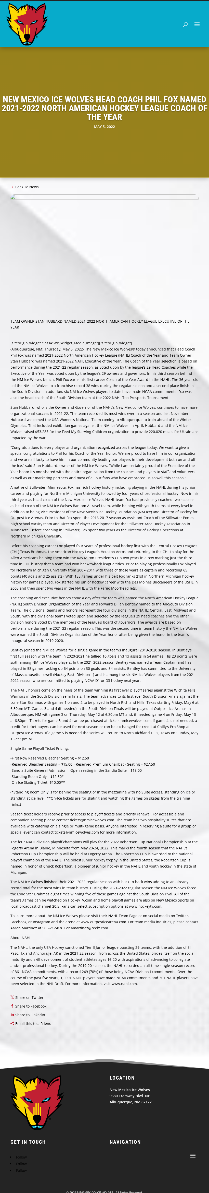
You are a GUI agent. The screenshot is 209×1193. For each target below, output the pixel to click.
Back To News (27, 186)
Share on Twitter (29, 997)
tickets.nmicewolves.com (130, 720)
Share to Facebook (30, 1006)
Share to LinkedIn (30, 1014)
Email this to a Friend (33, 1023)
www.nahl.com (124, 983)
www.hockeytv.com (145, 906)
